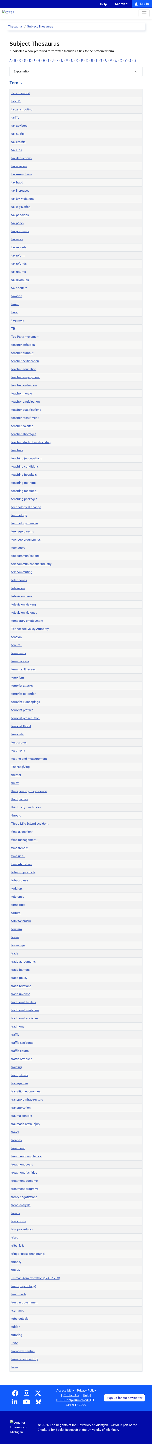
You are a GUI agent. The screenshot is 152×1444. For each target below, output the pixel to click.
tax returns (18, 272)
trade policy (19, 978)
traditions (17, 1027)
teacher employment (25, 377)
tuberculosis (19, 1319)
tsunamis (17, 1311)
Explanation (22, 71)
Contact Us (71, 1395)
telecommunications (25, 556)
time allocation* (22, 832)
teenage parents (22, 531)
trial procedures (22, 1229)
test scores (19, 742)
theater (16, 775)
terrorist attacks (22, 686)
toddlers (17, 889)
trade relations (21, 986)
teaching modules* (24, 491)
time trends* (19, 848)
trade (14, 953)
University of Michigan (102, 1430)
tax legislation (20, 207)
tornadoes (18, 905)
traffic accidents (22, 1043)
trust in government (24, 1302)
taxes (15, 304)
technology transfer (24, 523)
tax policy (17, 223)
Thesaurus (15, 27)
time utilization (21, 864)
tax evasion (19, 166)
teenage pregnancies (26, 540)
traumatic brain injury (25, 1124)
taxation (16, 296)
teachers (17, 450)
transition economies (26, 1091)
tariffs (15, 118)
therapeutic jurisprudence (29, 791)
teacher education (23, 369)
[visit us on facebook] (15, 1394)
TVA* (14, 1343)
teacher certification (25, 361)
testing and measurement (29, 759)
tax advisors (19, 126)
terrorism (17, 678)
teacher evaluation (24, 385)
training (16, 1067)
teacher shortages (23, 434)
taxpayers (17, 320)
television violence (24, 613)
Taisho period (20, 93)
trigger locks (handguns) (28, 1254)
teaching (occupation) (26, 458)
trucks (15, 1270)
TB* (13, 329)
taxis (14, 312)
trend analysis (20, 1205)
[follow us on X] (38, 1394)
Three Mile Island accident (29, 824)
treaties (16, 1140)
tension (16, 637)
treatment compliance (26, 1156)
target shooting (21, 109)
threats (16, 816)
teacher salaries (22, 426)
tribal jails (18, 1246)
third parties (19, 799)
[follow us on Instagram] (26, 1394)
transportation (21, 1108)
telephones (19, 580)
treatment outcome (24, 1181)
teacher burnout (22, 353)
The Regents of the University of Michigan (79, 1425)
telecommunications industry (31, 564)
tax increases (20, 191)
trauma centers (21, 1116)
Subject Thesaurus (40, 27)
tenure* (16, 645)
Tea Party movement (25, 337)
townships (18, 945)
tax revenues (20, 280)
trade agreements (23, 962)
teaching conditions (25, 467)
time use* (18, 856)
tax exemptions (21, 174)
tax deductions (21, 158)
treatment (18, 1148)
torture (16, 913)
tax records (19, 247)
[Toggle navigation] (144, 13)
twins (14, 1367)
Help (86, 1395)
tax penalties (20, 215)
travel (15, 1132)
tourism (16, 929)
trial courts (18, 1221)
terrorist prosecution (25, 718)
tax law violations (22, 199)
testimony (18, 751)
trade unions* (20, 994)
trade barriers (20, 970)
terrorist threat (21, 726)
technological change (26, 507)
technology (19, 515)
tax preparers (20, 231)
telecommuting (21, 572)
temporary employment (27, 621)
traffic (15, 1035)
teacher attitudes (23, 345)
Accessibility (65, 1391)
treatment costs (22, 1164)
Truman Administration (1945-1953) (35, 1278)
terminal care (20, 661)
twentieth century (23, 1351)
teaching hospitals (24, 475)
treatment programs (25, 1189)
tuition (15, 1327)
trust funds (18, 1294)
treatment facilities (24, 1173)
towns (15, 937)
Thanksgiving (20, 767)
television (18, 588)
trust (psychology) (23, 1286)
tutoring (16, 1335)
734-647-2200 (76, 1405)
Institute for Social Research (58, 1430)
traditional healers (23, 1002)
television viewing (23, 604)
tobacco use (19, 880)
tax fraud (17, 182)
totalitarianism (21, 921)
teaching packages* (25, 499)
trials (14, 1238)
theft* (15, 783)
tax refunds (19, 264)
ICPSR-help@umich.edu (73, 1400)
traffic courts (20, 1051)
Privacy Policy (86, 1391)
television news (22, 596)
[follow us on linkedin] (15, 1403)
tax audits (18, 134)
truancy (16, 1262)
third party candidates (26, 807)
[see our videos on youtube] (26, 1403)
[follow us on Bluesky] (38, 1403)
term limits (18, 653)
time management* (24, 840)
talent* (16, 101)
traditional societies (25, 1018)
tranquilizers (19, 1075)
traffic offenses (21, 1059)
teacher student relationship (30, 442)
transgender (19, 1083)
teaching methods (23, 483)
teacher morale (21, 393)
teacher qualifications (26, 410)
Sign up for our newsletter (124, 1398)
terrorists (17, 734)
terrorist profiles (22, 710)
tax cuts (16, 150)
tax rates (17, 239)
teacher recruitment (25, 418)
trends (15, 1213)
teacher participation (25, 402)
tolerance (17, 897)
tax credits (18, 142)
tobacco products (23, 872)
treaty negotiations (24, 1197)
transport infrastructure (27, 1100)
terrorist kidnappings (25, 702)
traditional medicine (25, 1010)
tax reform (18, 256)
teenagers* (19, 548)
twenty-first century (24, 1359)
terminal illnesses (23, 669)
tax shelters (19, 288)
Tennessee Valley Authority (30, 629)
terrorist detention (23, 694)
